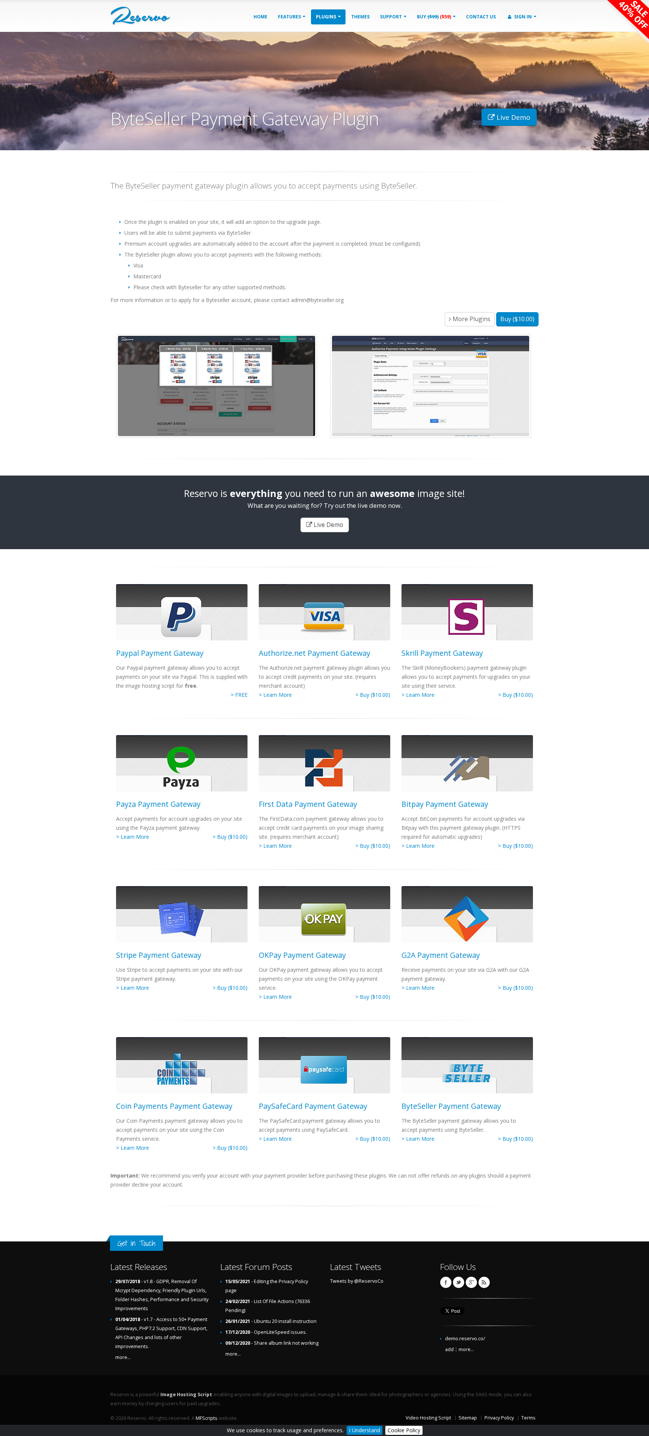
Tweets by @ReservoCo (356, 1281)
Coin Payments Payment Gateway (174, 1106)
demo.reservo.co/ (465, 1338)
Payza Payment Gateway (158, 804)
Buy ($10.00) (517, 319)
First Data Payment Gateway (308, 804)
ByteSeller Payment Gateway (451, 1106)
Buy (434, 17)
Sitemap (468, 1418)
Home (260, 17)
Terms (528, 1418)
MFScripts (206, 1418)
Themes (360, 17)
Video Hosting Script (428, 1418)
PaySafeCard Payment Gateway (313, 1106)
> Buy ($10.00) (372, 694)
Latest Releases (138, 1267)
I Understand (364, 1430)
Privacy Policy (499, 1418)
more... (123, 1357)
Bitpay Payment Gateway (444, 804)
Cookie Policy (404, 1430)
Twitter (458, 1282)
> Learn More (275, 694)
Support (391, 17)
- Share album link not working (271, 1343)
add (449, 1349)
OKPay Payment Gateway (302, 955)
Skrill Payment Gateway (442, 653)
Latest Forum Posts (256, 1267)
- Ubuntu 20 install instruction (271, 1321)
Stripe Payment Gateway (158, 955)
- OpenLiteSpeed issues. (266, 1332)
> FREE (239, 694)
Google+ (471, 1282)
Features (290, 17)
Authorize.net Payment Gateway (314, 653)
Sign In (523, 17)
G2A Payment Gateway (440, 955)
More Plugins (471, 319)
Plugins (326, 17)
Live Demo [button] (512, 117)
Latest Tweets (355, 1267)
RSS (484, 1282)
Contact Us (481, 17)
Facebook (445, 1282)
